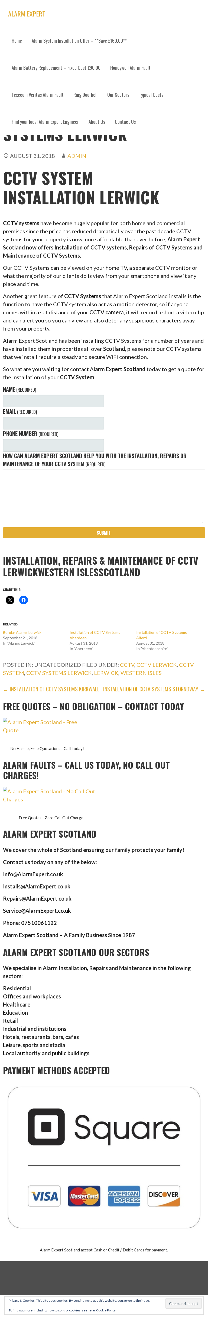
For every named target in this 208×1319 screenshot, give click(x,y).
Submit (104, 532)
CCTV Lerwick (156, 664)
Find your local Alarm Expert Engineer (45, 121)
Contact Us (125, 121)
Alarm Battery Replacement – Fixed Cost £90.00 (56, 67)
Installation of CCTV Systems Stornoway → (154, 689)
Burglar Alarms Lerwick (22, 632)
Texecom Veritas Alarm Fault (38, 94)
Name (19, 389)
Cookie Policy (106, 1310)
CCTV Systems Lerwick (59, 673)
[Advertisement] (104, 176)
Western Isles (141, 673)
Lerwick (106, 673)
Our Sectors (118, 94)
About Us (97, 121)
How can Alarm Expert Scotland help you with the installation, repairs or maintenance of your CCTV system (95, 460)
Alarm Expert (26, 13)
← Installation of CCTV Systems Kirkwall (51, 689)
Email (20, 411)
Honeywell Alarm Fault (130, 67)
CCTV (127, 664)
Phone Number (30, 433)
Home (17, 40)
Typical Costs (151, 94)
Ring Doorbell (85, 94)
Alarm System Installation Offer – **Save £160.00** (79, 40)
